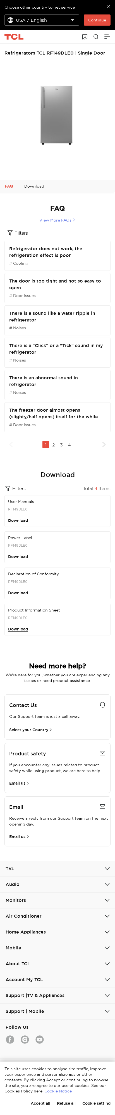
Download (18, 520)
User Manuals (21, 501)
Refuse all (66, 1103)
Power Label (20, 537)
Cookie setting (96, 1103)
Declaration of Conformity (33, 573)
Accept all (40, 1103)
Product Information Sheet (34, 610)
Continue (97, 20)
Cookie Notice (58, 1091)
